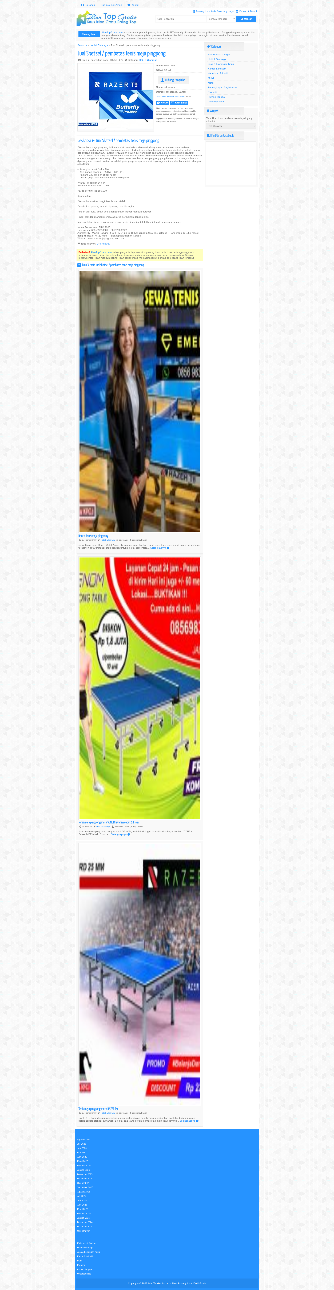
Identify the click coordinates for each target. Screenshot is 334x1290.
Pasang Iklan (89, 34)
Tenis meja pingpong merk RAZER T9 (98, 1109)
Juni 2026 (82, 1148)
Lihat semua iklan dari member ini (170, 96)
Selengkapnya (159, 547)
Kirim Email (179, 102)
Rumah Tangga (216, 96)
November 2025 (85, 1178)
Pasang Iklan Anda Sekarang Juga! (213, 11)
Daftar (241, 11)
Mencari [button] (246, 18)
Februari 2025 (84, 1213)
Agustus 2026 (83, 1139)
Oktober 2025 (83, 1183)
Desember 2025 (85, 1174)
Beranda (88, 4)
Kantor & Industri (217, 68)
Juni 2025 (82, 1200)
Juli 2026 (81, 1143)
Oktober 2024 (83, 1231)
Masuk (252, 11)
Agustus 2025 (83, 1191)
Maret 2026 (82, 1161)
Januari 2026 (83, 1170)
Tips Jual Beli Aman (111, 4)
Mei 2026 (81, 1152)
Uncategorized (216, 101)
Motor (211, 82)
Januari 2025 (83, 1218)
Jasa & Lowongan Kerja (221, 64)
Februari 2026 (84, 1165)
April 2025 (82, 1204)
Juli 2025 (81, 1196)
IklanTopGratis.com (112, 32)
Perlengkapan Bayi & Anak (222, 87)
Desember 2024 (85, 1222)
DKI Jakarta (103, 243)
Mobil (211, 78)
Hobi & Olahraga (99, 45)
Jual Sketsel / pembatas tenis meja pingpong (121, 53)
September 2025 (85, 1187)
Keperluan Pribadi (218, 73)
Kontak (133, 4)
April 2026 (82, 1157)
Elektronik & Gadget (219, 54)
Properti (212, 92)
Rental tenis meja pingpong (93, 536)
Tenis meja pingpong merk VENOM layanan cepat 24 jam (108, 822)
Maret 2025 (82, 1209)
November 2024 (85, 1226)
